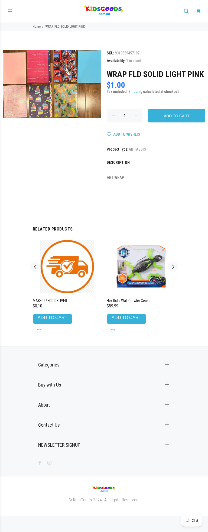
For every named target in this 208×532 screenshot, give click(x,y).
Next (173, 266)
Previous (35, 266)
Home (37, 26)
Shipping (135, 91)
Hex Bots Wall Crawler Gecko (129, 301)
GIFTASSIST (138, 149)
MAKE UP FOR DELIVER (50, 301)
